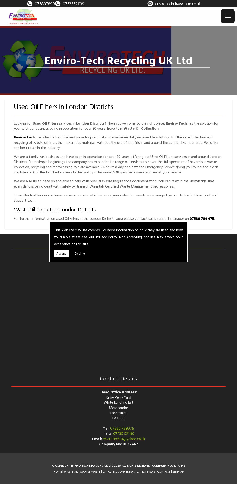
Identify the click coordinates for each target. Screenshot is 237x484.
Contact (163, 471)
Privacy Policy (106, 237)
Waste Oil (71, 471)
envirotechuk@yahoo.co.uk (178, 3)
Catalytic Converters (119, 471)
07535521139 (73, 3)
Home (58, 471)
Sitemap (178, 471)
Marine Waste (90, 471)
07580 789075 (122, 428)
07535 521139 (123, 433)
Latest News (146, 471)
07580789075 (47, 3)
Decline (80, 253)
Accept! (61, 253)
